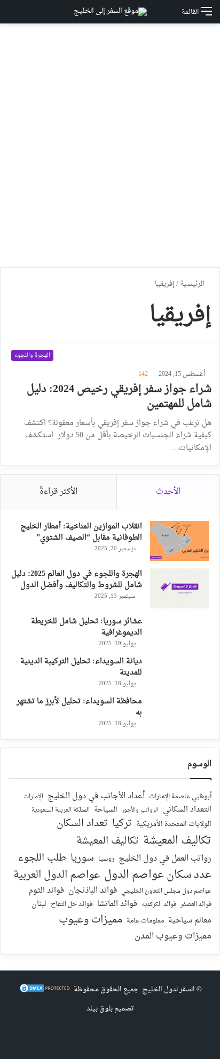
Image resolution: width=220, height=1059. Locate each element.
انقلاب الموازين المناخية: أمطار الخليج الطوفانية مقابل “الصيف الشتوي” (81, 532)
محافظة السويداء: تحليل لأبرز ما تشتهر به (79, 707)
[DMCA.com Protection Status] (45, 991)
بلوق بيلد (100, 1008)
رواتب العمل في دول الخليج (165, 859)
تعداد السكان (82, 824)
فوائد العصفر (195, 905)
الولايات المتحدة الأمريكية (173, 825)
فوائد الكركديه (159, 905)
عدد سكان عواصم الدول (157, 875)
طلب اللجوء (42, 859)
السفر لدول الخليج (168, 989)
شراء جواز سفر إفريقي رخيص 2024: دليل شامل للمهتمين (119, 396)
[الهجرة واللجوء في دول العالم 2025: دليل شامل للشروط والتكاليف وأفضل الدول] (179, 588)
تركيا (122, 824)
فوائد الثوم (46, 891)
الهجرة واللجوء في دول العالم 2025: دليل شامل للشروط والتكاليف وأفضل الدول (76, 579)
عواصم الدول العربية (56, 875)
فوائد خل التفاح (72, 905)
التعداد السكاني (187, 810)
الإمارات (33, 797)
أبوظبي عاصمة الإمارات (180, 797)
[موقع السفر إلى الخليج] (110, 11)
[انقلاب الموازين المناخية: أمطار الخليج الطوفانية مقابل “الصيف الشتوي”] (179, 541)
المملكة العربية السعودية (61, 811)
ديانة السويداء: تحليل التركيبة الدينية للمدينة (81, 667)
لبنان (39, 904)
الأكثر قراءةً (58, 492)
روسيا (106, 859)
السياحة (105, 810)
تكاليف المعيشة (177, 841)
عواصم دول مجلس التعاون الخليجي (166, 892)
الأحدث (168, 492)
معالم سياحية (189, 921)
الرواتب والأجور (140, 810)
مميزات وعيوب (90, 920)
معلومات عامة (145, 921)
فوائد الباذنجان (92, 891)
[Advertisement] (110, 149)
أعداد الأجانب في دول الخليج (96, 797)
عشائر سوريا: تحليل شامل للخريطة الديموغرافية (86, 627)
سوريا (82, 858)
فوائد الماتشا (117, 904)
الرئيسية (193, 284)
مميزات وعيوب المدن (173, 936)
